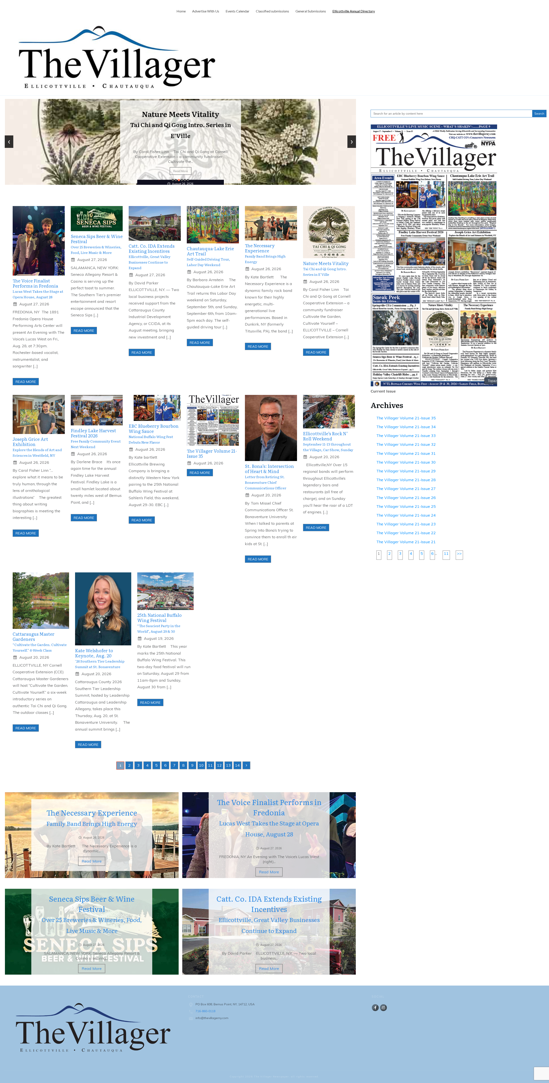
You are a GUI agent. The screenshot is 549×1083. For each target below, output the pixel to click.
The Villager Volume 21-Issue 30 (406, 462)
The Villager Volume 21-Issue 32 (406, 444)
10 (201, 765)
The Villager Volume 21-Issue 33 (406, 435)
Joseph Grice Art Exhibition (180, 126)
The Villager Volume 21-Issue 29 (406, 471)
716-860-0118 (205, 1011)
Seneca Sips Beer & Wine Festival (97, 244)
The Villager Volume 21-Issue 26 (406, 497)
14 (237, 765)
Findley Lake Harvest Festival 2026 (96, 438)
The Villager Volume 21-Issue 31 (406, 453)
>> (459, 553)
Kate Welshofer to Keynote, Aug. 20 (99, 658)
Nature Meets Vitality (326, 269)
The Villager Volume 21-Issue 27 (406, 488)
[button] (173, 180)
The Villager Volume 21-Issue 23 (406, 524)
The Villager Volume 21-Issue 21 (406, 541)
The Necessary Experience (265, 253)
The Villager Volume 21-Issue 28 (406, 479)
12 (219, 765)
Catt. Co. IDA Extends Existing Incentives (152, 256)
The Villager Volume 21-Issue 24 (406, 515)
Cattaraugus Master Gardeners (40, 642)
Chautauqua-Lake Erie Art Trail (210, 256)
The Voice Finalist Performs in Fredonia (38, 288)
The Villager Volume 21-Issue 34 (406, 426)
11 (210, 765)
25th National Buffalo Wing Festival (159, 623)
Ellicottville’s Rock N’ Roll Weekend (328, 441)
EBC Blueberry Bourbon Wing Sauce (154, 434)
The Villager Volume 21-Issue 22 (406, 532)
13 (228, 765)
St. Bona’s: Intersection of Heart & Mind (269, 476)
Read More (180, 168)
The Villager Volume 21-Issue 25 (406, 506)
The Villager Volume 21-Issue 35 (212, 453)
